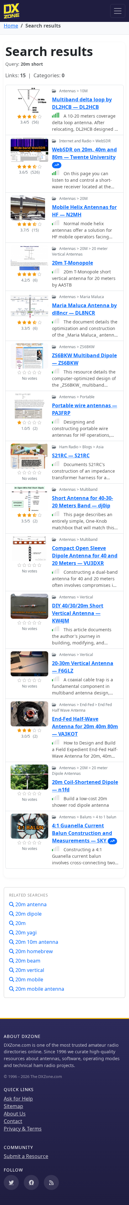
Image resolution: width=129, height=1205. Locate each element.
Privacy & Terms (23, 1128)
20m (20, 923)
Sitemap (13, 1106)
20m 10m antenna (36, 941)
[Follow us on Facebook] (31, 1182)
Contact (13, 1121)
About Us (15, 1113)
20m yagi (25, 932)
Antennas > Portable (77, 396)
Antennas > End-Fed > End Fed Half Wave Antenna (82, 707)
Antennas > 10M (73, 91)
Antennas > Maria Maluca (81, 296)
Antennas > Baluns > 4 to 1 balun (87, 817)
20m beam (27, 960)
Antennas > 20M (73, 198)
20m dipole (28, 913)
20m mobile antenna (39, 988)
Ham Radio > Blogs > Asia (81, 447)
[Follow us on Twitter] (11, 1182)
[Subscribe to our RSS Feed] (51, 1182)
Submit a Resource (26, 1156)
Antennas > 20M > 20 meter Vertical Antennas (80, 251)
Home (11, 25)
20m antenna (30, 904)
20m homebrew (33, 951)
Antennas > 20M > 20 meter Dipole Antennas (80, 770)
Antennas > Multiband (78, 489)
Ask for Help (18, 1098)
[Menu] (117, 11)
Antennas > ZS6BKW (77, 346)
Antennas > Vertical (76, 597)
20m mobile (28, 979)
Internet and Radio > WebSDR (85, 141)
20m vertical (29, 970)
